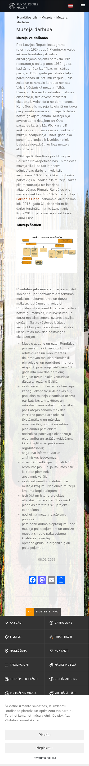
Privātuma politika (44, 758)
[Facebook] (32, 580)
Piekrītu (44, 735)
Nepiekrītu (44, 748)
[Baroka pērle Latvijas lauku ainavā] (23, 6)
